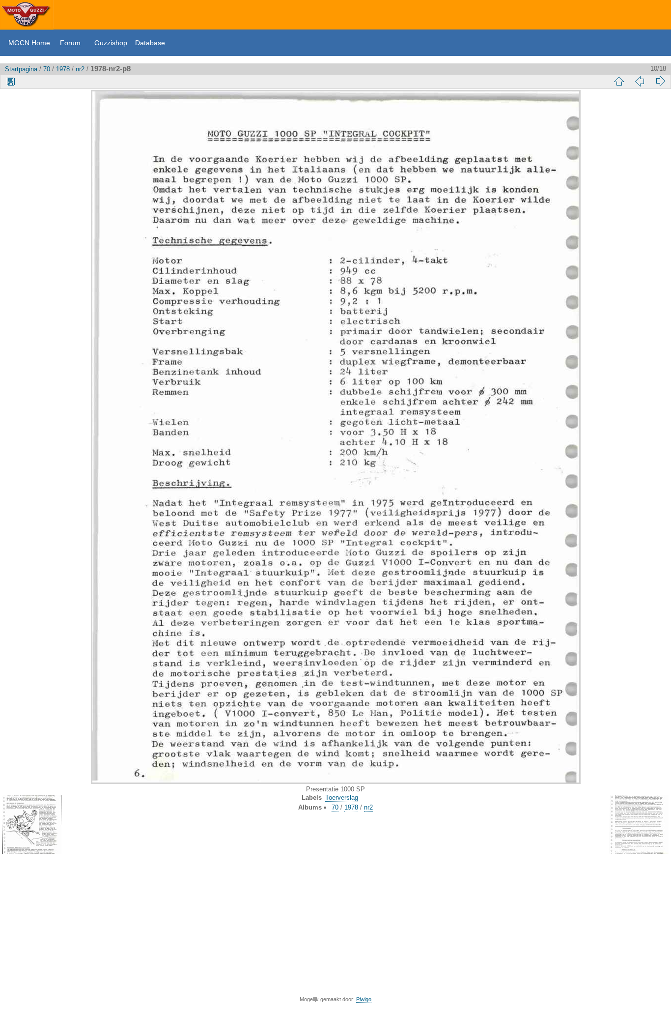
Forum (70, 43)
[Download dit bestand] (10, 81)
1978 (63, 69)
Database (150, 43)
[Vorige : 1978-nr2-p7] (639, 81)
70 (46, 69)
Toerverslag (341, 797)
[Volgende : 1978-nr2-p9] (660, 81)
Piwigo (363, 999)
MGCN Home (29, 43)
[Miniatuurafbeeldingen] (619, 81)
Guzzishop (110, 43)
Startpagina (21, 69)
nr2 (80, 69)
